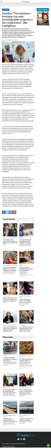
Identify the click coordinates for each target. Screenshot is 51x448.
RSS (3, 443)
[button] (37, 18)
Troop (13, 446)
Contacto (7, 443)
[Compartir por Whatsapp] (48, 445)
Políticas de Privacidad (15, 443)
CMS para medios (6, 446)
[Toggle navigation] (1, 1)
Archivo (23, 443)
